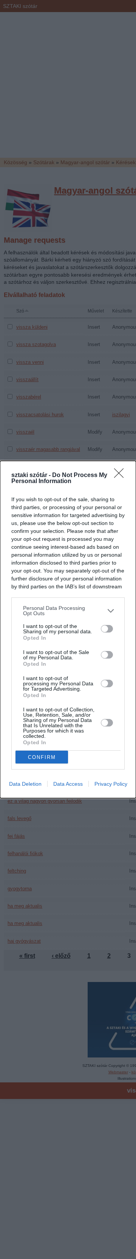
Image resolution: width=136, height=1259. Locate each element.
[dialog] (68, 629)
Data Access (68, 784)
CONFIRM (42, 757)
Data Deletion (25, 784)
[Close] (121, 475)
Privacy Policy (110, 784)
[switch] (107, 629)
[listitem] (68, 610)
